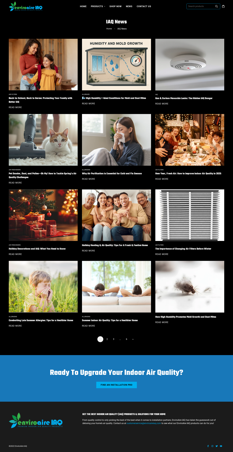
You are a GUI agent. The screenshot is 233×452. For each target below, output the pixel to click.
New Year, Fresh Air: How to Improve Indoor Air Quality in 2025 (188, 174)
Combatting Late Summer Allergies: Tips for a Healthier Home (41, 321)
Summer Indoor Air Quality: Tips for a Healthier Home (110, 321)
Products (97, 6)
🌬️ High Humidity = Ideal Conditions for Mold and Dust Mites (114, 98)
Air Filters (13, 94)
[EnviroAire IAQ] (25, 6)
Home (83, 6)
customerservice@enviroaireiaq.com (144, 423)
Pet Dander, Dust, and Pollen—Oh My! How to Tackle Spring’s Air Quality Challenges (42, 175)
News (129, 6)
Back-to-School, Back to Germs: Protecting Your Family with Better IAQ (40, 100)
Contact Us (144, 6)
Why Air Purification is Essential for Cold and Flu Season (112, 174)
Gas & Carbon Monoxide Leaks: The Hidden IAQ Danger (184, 98)
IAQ (156, 94)
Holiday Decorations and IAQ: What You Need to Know (37, 249)
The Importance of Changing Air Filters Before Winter (183, 249)
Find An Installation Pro (116, 385)
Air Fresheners (15, 170)
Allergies (86, 94)
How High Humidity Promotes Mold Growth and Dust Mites (185, 317)
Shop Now (115, 6)
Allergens (86, 170)
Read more (15, 107)
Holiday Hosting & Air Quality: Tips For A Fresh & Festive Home (115, 245)
